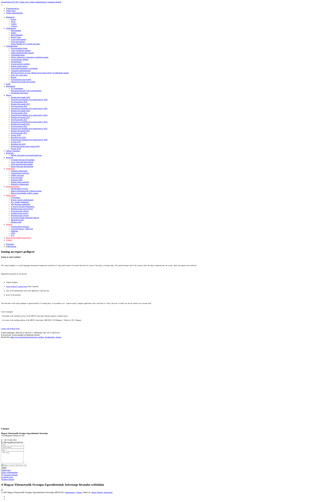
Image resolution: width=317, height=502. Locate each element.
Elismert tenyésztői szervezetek (23, 82)
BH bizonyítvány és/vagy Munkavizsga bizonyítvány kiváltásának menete (40, 73)
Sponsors (9, 157)
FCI (12, 235)
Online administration (38, 2)
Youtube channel (7, 479)
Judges (13, 33)
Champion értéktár (54, 2)
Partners (9, 224)
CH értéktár (15, 198)
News (13, 22)
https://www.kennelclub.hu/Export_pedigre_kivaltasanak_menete (35, 337)
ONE (13, 233)
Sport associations (18, 42)
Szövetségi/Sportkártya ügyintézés (24, 68)
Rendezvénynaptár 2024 (20, 111)
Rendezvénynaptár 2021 (20, 131)
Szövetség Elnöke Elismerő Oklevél (25, 218)
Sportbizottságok (12, 186)
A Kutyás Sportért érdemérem (22, 207)
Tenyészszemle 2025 (19, 106)
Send (4, 468)
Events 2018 (16, 149)
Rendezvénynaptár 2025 (20, 104)
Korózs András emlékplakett (22, 200)
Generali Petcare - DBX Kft (22, 229)
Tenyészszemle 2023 (19, 120)
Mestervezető (16, 222)
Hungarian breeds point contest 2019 (25, 146)
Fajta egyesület (17, 178)
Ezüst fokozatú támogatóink (22, 164)
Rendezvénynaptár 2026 (20, 97)
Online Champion (13, 151)
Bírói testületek (17, 35)
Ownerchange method (19, 59)
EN (14, 2)
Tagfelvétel (10, 169)
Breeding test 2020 (18, 137)
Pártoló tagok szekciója (20, 182)
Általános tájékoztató (19, 171)
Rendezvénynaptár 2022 (20, 124)
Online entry (24, 2)
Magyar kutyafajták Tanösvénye (18, 238)
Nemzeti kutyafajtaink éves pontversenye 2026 (29, 100)
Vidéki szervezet (17, 175)
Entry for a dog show (19, 75)
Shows (8, 95)
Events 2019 (16, 142)
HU (17, 2)
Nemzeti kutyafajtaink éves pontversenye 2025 (29, 108)
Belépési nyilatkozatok (20, 184)
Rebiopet (14, 231)
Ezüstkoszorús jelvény (19, 213)
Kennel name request (19, 66)
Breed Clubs (16, 37)
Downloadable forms (19, 48)
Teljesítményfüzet (18, 55)
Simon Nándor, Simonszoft (101, 492)
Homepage (10, 17)
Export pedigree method (20, 64)
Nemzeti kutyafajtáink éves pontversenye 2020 (29, 140)
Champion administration (21, 71)
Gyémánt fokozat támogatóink (23, 160)
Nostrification (16, 62)
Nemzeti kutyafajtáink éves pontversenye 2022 (29, 129)
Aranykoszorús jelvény (20, 211)
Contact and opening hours (10, 329)
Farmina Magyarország (20, 227)
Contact (9, 240)
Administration (12, 46)
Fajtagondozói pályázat (20, 173)
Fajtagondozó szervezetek (21, 79)
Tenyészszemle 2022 (19, 126)
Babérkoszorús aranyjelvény (22, 209)
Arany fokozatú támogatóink (22, 162)
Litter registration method (21, 51)
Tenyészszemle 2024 (19, 113)
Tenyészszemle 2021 (19, 133)
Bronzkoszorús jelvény (20, 215)
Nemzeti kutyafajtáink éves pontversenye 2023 (29, 122)
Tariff (8, 84)
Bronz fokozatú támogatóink (22, 166)
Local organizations (18, 39)
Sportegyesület (16, 180)
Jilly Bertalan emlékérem (20, 204)
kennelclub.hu (7, 2)
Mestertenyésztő (17, 220)
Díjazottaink (10, 195)
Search (13, 19)
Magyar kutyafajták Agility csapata (24, 193)
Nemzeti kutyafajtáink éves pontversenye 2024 (29, 115)
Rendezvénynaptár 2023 (20, 117)
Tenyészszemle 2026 (19, 102)
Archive (14, 26)
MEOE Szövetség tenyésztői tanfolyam (26, 155)
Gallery (14, 24)
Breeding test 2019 (18, 144)
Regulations (10, 86)
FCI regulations (17, 88)
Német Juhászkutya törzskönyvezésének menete (29, 57)
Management (16, 30)
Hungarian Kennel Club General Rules (26, 91)
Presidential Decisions (19, 93)
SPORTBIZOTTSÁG (19, 189)
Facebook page (7, 477)
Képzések (10, 153)
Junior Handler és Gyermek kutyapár (25, 44)
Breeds (13, 77)
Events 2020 (16, 135)
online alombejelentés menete (22, 53)
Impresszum (70, 492)
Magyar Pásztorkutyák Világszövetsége (26, 191)
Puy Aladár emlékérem (20, 202)
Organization (11, 28)
